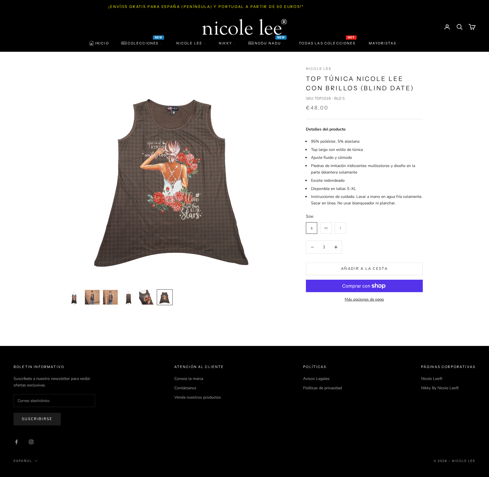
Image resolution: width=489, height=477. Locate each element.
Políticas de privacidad (322, 388)
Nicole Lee (319, 69)
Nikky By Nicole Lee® (440, 388)
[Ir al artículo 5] (147, 297)
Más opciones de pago (364, 299)
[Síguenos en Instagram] (31, 442)
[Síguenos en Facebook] (16, 442)
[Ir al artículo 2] (92, 297)
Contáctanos (185, 388)
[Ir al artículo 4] (128, 297)
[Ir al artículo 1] (74, 297)
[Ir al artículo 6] (165, 297)
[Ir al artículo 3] (110, 297)
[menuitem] (99, 43)
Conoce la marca (188, 378)
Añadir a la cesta (364, 268)
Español (23, 461)
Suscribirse (37, 419)
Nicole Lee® (431, 378)
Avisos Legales (316, 378)
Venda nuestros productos (197, 397)
